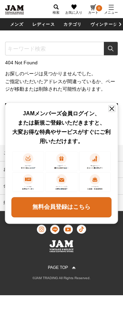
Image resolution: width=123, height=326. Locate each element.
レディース (43, 24)
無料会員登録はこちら (61, 207)
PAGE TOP (58, 267)
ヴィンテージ (104, 24)
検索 (111, 48)
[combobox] (61, 48)
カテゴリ (73, 24)
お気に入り (73, 12)
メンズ (17, 24)
